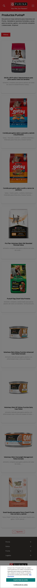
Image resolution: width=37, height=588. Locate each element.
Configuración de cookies (21, 584)
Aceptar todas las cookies (20, 580)
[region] (18, 576)
